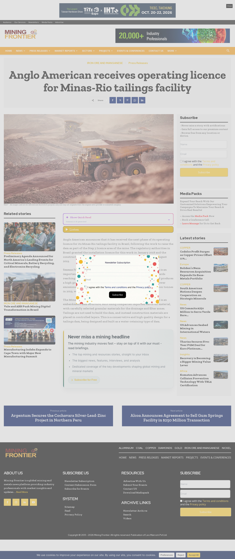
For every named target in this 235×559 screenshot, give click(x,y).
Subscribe (117, 294)
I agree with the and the (119, 287)
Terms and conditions (116, 287)
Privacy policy (143, 287)
